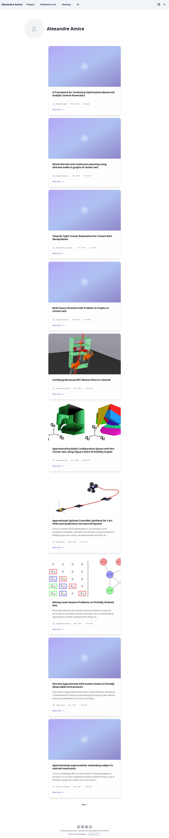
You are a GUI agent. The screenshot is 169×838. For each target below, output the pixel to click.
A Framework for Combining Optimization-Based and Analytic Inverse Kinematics (83, 94)
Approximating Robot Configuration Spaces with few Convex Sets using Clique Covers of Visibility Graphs (83, 450)
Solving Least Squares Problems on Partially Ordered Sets (83, 604)
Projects (30, 4)
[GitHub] (159, 4)
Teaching (66, 4)
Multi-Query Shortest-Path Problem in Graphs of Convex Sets (80, 309)
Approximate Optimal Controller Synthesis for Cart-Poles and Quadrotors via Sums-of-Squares (82, 522)
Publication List (48, 4)
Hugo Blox (81, 834)
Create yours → (94, 834)
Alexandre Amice (12, 4)
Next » (84, 804)
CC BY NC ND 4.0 (103, 831)
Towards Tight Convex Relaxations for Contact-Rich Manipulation (82, 237)
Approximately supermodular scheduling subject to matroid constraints (82, 767)
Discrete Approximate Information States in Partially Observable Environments (83, 685)
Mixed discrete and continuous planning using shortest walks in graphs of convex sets (79, 165)
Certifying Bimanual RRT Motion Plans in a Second (81, 380)
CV (78, 4)
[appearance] (164, 4)
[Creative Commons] (84, 826)
